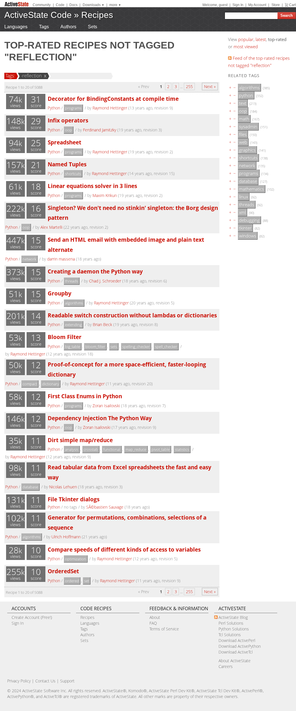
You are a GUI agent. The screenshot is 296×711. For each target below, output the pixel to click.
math (244, 119)
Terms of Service (164, 629)
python (246, 95)
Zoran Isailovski (106, 405)
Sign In (237, 5)
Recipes (97, 15)
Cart (292, 5)
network (29, 259)
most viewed (246, 46)
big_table (72, 346)
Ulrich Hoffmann (66, 536)
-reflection (31, 75)
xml (242, 212)
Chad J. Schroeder (105, 281)
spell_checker (166, 346)
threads (71, 281)
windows (247, 236)
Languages (15, 26)
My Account (257, 5)
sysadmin (248, 126)
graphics (247, 150)
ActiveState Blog (233, 617)
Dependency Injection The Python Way (100, 418)
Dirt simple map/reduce (80, 440)
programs (73, 108)
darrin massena (61, 259)
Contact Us (45, 681)
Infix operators (68, 120)
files (243, 134)
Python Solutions (234, 629)
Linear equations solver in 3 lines (92, 186)
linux (243, 197)
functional (111, 449)
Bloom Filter (65, 337)
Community (42, 5)
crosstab (91, 449)
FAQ (153, 623)
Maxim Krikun (104, 195)
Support (67, 681)
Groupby (59, 293)
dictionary (50, 383)
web (243, 142)
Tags (44, 26)
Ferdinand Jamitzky (99, 130)
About (154, 617)
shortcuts (73, 173)
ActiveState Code (38, 15)
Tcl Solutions (230, 634)
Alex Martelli (51, 227)
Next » (210, 86)
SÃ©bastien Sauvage (104, 507)
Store (275, 5)
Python (54, 108)
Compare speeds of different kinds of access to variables (124, 549)
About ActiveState (235, 660)
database (30, 486)
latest (261, 39)
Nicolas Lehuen (63, 486)
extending (73, 324)
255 (189, 86)
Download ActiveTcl (236, 652)
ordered (72, 580)
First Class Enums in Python (85, 396)
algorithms (74, 303)
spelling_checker (136, 346)
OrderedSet (63, 571)
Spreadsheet (64, 142)
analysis (71, 449)
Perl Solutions (231, 623)
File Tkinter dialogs (73, 499)
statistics (182, 449)
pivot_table (160, 449)
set (86, 580)
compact (30, 383)
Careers (226, 666)
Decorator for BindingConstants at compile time (113, 99)
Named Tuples (67, 164)
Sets (92, 26)
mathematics (251, 189)
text (242, 103)
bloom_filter (95, 346)
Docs (73, 5)
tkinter (245, 228)
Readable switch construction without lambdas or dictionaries (132, 315)
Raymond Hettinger (109, 108)
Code (60, 5)
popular (246, 39)
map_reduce (135, 449)
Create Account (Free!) (32, 617)
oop (68, 130)
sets (113, 346)
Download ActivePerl (237, 640)
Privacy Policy (19, 681)
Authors (68, 26)
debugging (249, 220)
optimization (75, 558)
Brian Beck (102, 324)
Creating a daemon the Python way (95, 271)
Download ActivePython (240, 646)
